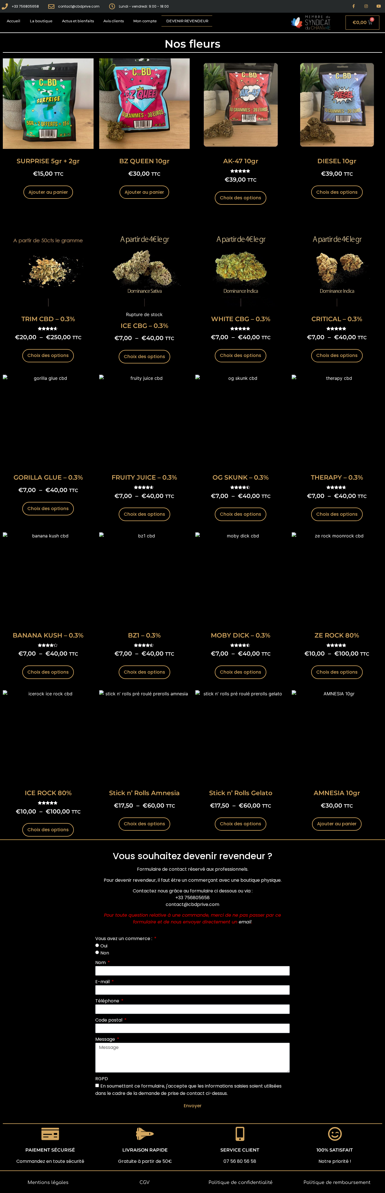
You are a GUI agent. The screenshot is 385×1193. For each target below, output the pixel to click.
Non (104, 953)
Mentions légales (48, 1182)
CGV (144, 1182)
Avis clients (113, 21)
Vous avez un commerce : (124, 938)
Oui (103, 945)
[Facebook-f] (353, 6)
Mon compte (145, 21)
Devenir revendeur (187, 21)
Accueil (13, 21)
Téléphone (107, 1001)
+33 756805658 (192, 897)
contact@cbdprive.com (192, 904)
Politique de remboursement (337, 1182)
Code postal (109, 1020)
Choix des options (240, 198)
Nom (101, 962)
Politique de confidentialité (241, 1182)
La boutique (41, 21)
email (245, 922)
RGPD (101, 1078)
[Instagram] (366, 6)
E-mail (103, 981)
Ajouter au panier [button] (48, 192)
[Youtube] (378, 6)
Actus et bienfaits (78, 21)
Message (105, 1039)
